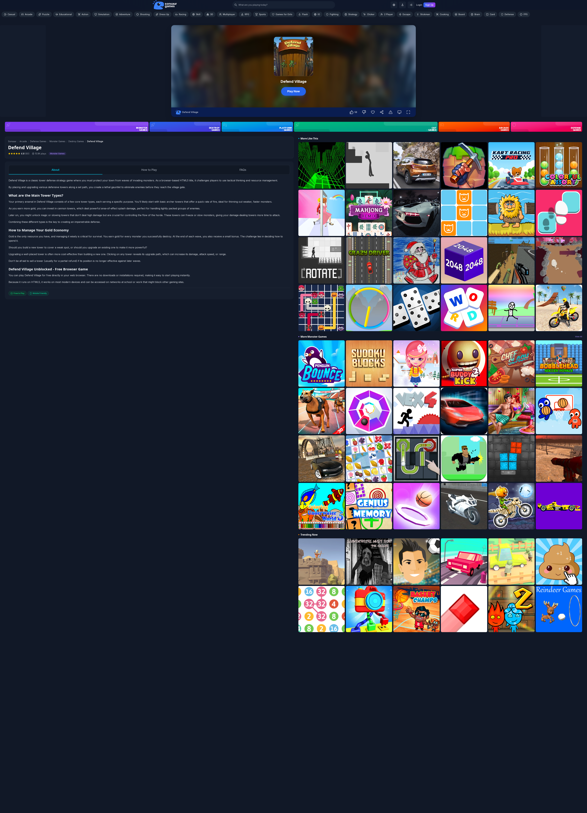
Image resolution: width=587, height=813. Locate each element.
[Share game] (382, 112)
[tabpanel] (149, 237)
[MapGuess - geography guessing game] (394, 5)
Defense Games (38, 141)
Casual (11, 14)
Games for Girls (284, 14)
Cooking (444, 14)
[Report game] (390, 112)
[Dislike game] (364, 112)
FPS (526, 14)
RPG (247, 14)
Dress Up (164, 14)
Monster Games (57, 141)
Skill (198, 14)
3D (211, 14)
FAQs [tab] (243, 169)
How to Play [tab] (149, 169)
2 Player (388, 14)
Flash (305, 14)
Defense (509, 14)
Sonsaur (12, 141)
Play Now (293, 91)
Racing (182, 14)
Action (85, 14)
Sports (262, 14)
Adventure (124, 14)
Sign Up (429, 5)
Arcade (28, 14)
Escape (406, 14)
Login (419, 5)
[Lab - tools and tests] (402, 5)
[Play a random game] (411, 5)
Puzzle (45, 14)
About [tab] (55, 169)
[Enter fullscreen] (408, 112)
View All (578, 336)
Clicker (370, 14)
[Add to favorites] (373, 112)
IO (319, 14)
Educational (65, 14)
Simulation (103, 14)
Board (461, 14)
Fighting (334, 14)
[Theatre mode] (399, 112)
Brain (477, 14)
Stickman (425, 14)
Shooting (145, 14)
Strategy (352, 14)
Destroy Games (76, 141)
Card (492, 14)
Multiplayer (229, 14)
